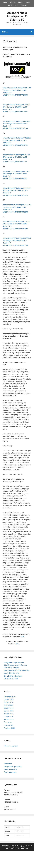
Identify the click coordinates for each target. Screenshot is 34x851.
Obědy (10, 5)
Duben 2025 (8, 717)
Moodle (28, 2)
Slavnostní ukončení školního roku (16, 670)
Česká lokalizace (10, 772)
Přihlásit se (8, 764)
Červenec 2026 (9, 697)
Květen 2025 (8, 714)
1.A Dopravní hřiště (11, 679)
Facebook (12, 2)
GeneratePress (23, 848)
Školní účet (23, 5)
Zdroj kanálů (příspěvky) (13, 767)
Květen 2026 (8, 702)
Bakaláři (5, 2)
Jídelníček (21, 2)
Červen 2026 (9, 699)
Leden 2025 (8, 725)
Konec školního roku (11, 673)
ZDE (22, 637)
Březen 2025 (8, 719)
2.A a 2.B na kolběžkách (13, 676)
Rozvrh (16, 5)
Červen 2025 (9, 711)
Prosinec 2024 (9, 728)
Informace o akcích (11, 746)
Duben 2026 (8, 705)
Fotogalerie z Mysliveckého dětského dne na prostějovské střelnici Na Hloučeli (15, 665)
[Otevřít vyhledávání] (31, 32)
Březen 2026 (9, 708)
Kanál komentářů (10, 769)
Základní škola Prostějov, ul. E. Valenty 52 (17, 16)
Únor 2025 (8, 722)
